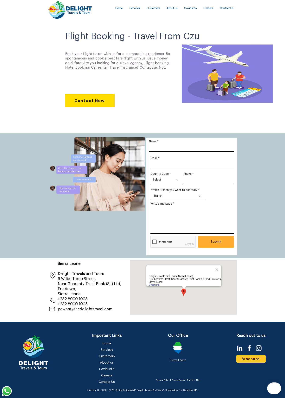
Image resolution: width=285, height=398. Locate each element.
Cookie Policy (178, 380)
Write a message (161, 203)
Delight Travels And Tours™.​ (151, 390)
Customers (107, 356)
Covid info (106, 369)
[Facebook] (249, 348)
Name (152, 141)
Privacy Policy (163, 380)
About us (107, 362)
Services (107, 349)
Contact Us (107, 381)
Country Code (160, 174)
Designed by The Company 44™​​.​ (181, 390)
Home (106, 343)
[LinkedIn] (240, 348)
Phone (188, 174)
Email (154, 158)
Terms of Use (193, 380)
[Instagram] (259, 348)
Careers (106, 375)
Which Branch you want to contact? (174, 190)
